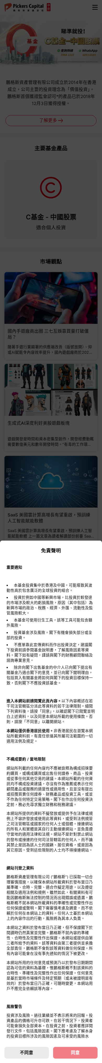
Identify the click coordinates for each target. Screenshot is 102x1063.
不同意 (26, 1052)
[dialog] (51, 802)
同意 (75, 1052)
